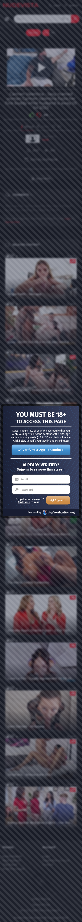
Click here (24, 502)
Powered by (34, 512)
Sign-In (60, 500)
